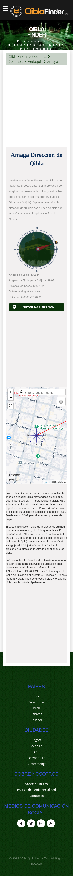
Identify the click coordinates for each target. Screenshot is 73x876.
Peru (36, 708)
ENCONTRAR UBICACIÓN (38, 307)
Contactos (36, 796)
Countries (39, 56)
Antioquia (35, 61)
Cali (36, 752)
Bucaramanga (36, 764)
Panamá (36, 714)
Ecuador (36, 720)
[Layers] (61, 401)
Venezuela (36, 702)
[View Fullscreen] (10, 406)
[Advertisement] (36, 107)
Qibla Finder (18, 56)
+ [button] (11, 392)
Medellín (36, 746)
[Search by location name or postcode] (22, 392)
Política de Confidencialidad (36, 790)
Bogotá (36, 740)
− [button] (11, 397)
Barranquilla (36, 758)
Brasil (36, 696)
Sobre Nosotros (36, 784)
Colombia (15, 61)
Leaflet (47, 482)
